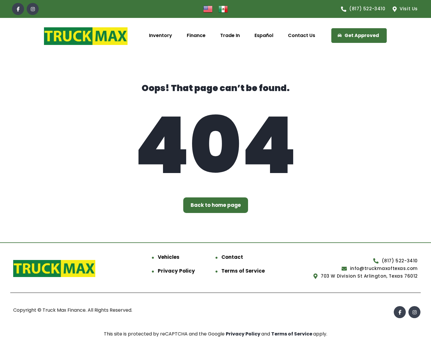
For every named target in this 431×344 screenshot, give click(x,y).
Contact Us (301, 35)
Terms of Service (243, 270)
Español (263, 35)
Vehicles (168, 257)
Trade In (230, 35)
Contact (232, 257)
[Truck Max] (86, 35)
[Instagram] (33, 9)
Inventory (160, 35)
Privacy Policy (176, 270)
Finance (196, 35)
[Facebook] (18, 9)
